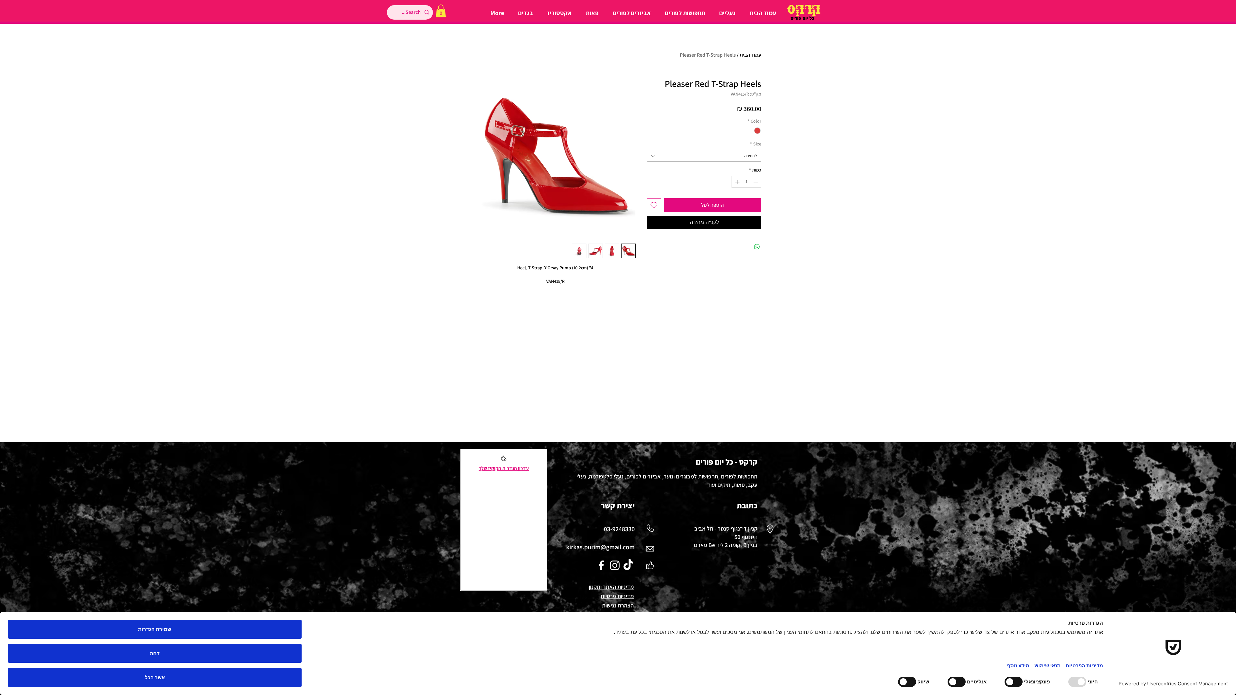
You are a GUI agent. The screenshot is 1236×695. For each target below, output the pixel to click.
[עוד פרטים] (504, 460)
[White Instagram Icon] (614, 565)
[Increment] (737, 182)
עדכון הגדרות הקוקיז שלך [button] (504, 468)
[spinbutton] (746, 182)
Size (755, 144)
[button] (440, 11)
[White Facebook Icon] (601, 565)
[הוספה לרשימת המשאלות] (654, 205)
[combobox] (704, 156)
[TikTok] (628, 565)
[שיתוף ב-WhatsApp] (757, 247)
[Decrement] (756, 182)
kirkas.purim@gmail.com (600, 547)
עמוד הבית (750, 54)
